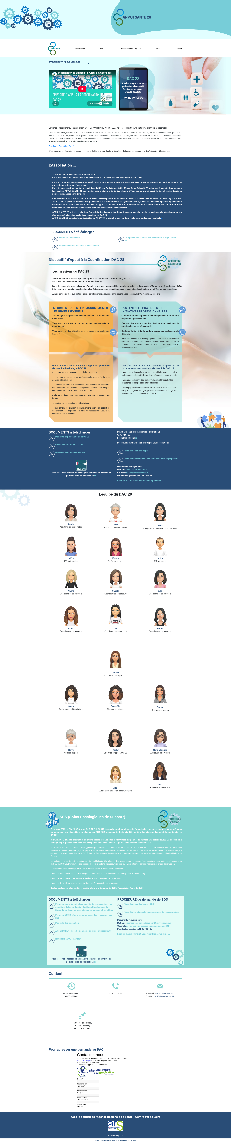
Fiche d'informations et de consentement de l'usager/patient (151, 912)
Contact (179, 49)
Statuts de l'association (69, 238)
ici (95, 476)
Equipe (130, 48)
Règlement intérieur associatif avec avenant (79, 246)
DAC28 (102, 48)
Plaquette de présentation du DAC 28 (72, 437)
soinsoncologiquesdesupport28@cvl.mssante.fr (149, 923)
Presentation (53, 42)
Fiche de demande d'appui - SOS (139, 904)
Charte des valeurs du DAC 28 (69, 445)
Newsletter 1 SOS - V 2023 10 (68, 939)
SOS (158, 49)
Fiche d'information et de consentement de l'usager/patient (150, 459)
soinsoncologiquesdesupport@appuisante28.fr (148, 926)
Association (79, 48)
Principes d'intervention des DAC (70, 453)
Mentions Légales (115, 1136)
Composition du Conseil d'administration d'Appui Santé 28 (150, 239)
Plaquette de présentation (67, 923)
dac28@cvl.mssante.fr (137, 470)
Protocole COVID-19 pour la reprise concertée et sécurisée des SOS (83, 916)
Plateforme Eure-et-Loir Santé (61, 146)
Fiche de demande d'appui (136, 451)
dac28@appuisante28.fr (137, 473)
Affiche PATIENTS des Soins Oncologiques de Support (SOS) (83, 931)
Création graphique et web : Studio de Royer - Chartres (115, 1140)
